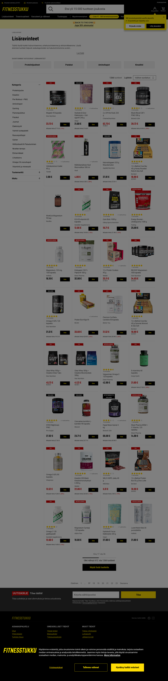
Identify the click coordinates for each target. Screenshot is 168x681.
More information (112, 655)
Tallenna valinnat (91, 667)
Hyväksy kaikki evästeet (127, 667)
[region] (84, 660)
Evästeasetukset (56, 667)
